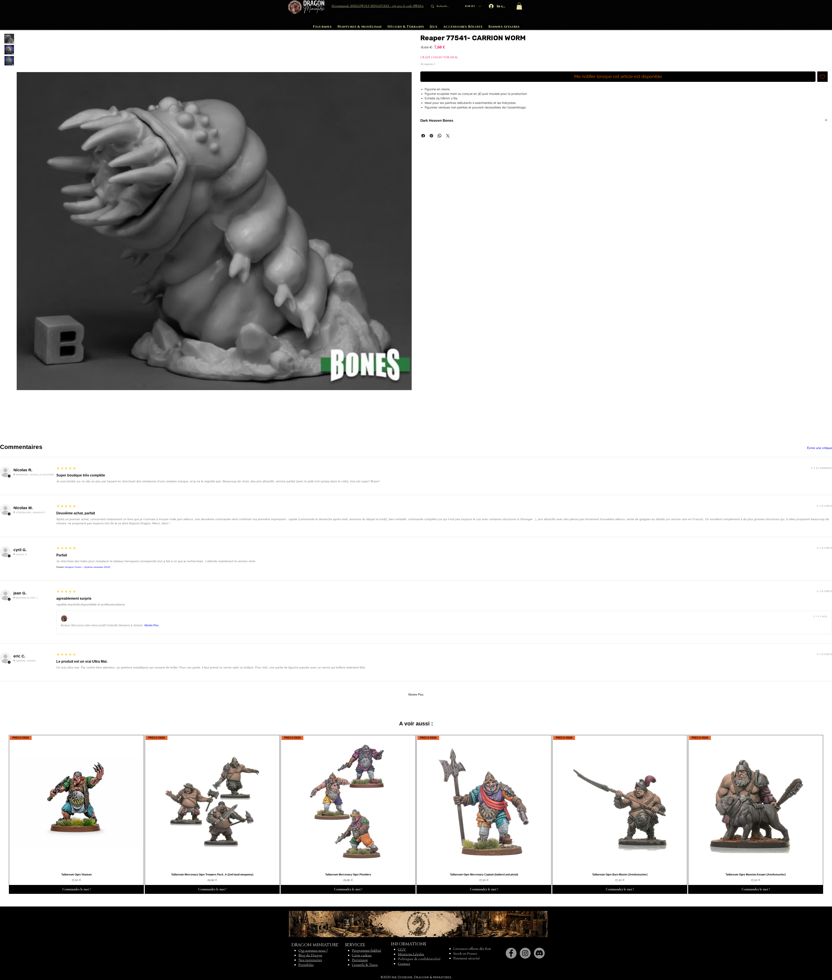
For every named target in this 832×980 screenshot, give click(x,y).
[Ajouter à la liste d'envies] (822, 76)
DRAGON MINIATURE (314, 945)
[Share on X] (447, 135)
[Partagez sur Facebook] (423, 135)
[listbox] (473, 6)
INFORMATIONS (408, 944)
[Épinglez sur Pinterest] (431, 135)
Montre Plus (152, 625)
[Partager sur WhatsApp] (439, 135)
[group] (416, 814)
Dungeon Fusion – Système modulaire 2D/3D (87, 567)
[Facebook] (511, 953)
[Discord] (539, 953)
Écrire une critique (819, 447)
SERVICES (355, 945)
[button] (473, 6)
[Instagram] (525, 953)
